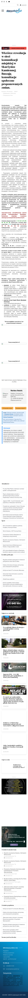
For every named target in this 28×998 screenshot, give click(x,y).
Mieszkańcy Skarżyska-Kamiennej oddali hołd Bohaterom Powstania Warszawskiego (14, 870)
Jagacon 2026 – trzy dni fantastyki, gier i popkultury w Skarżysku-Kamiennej (13, 675)
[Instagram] (4, 1)
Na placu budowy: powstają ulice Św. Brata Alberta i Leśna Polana (15, 879)
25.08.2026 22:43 (8, 857)
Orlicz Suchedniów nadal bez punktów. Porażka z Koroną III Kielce (13, 746)
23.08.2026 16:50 (8, 883)
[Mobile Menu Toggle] (3, 10)
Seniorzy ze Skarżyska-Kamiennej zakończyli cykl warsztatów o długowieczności (13, 724)
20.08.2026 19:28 (8, 893)
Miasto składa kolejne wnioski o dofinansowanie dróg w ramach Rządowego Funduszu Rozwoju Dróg (13, 652)
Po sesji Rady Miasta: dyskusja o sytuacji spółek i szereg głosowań (13, 628)
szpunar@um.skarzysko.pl (10, 296)
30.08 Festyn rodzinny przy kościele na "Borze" (19, 766)
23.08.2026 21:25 (8, 875)
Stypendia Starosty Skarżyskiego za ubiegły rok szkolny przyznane (15, 897)
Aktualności (10, 91)
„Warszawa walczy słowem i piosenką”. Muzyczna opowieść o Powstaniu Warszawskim (14, 888)
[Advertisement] (14, 28)
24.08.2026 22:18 (8, 865)
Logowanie (23, 5)
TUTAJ (16, 267)
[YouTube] (9, 1)
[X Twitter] (6, 1)
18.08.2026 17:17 (8, 901)
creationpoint (16, 995)
